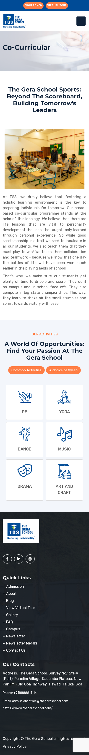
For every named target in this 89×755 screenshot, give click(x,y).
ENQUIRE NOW (33, 5)
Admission (15, 586)
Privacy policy (15, 746)
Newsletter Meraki (21, 643)
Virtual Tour (57, 5)
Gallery (12, 615)
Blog (10, 601)
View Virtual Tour (20, 608)
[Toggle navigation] (81, 21)
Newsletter (15, 636)
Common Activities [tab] (26, 370)
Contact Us (16, 650)
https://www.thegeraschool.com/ (28, 708)
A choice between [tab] (63, 370)
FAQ (9, 622)
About (11, 593)
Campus (13, 629)
